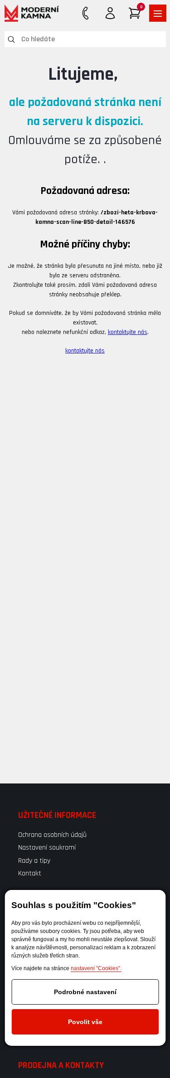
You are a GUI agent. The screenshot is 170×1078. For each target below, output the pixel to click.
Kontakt (29, 873)
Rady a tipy (34, 860)
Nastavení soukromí (47, 847)
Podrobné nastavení (85, 992)
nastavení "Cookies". (96, 968)
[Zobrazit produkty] (157, 13)
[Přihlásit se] (110, 13)
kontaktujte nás (127, 332)
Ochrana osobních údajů (52, 835)
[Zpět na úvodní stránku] (31, 13)
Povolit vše (85, 1021)
